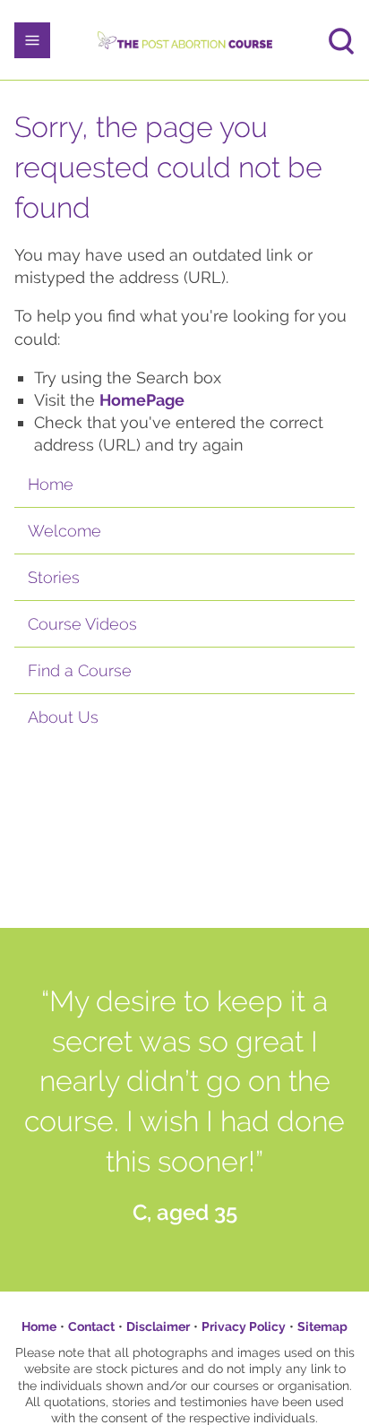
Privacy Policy (244, 1326)
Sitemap (322, 1326)
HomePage (141, 400)
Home (50, 484)
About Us (63, 717)
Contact (91, 1326)
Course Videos (82, 623)
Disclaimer (158, 1326)
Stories (54, 577)
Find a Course (80, 670)
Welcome (64, 530)
